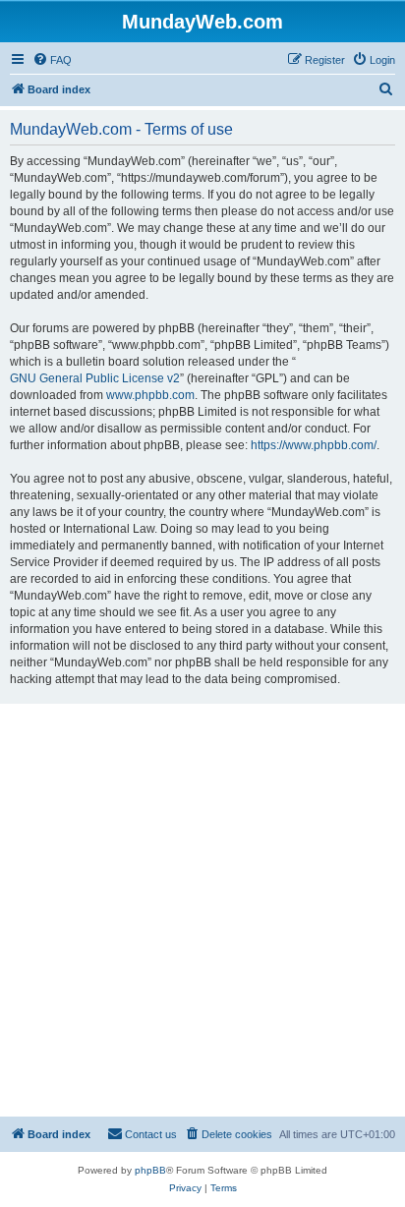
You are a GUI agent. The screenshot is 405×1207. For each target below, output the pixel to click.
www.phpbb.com (150, 395)
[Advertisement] (202, 910)
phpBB (150, 1170)
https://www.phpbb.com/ (313, 445)
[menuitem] (52, 60)
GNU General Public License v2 (95, 378)
